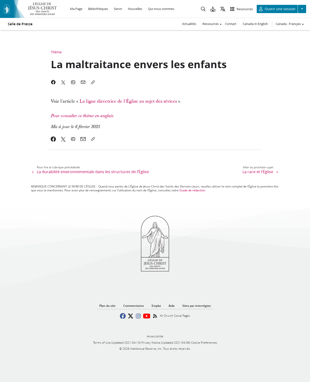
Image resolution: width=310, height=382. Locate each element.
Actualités (189, 24)
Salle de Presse (20, 24)
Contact (230, 24)
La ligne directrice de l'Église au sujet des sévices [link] (128, 101)
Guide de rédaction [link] (192, 190)
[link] (177, 101)
